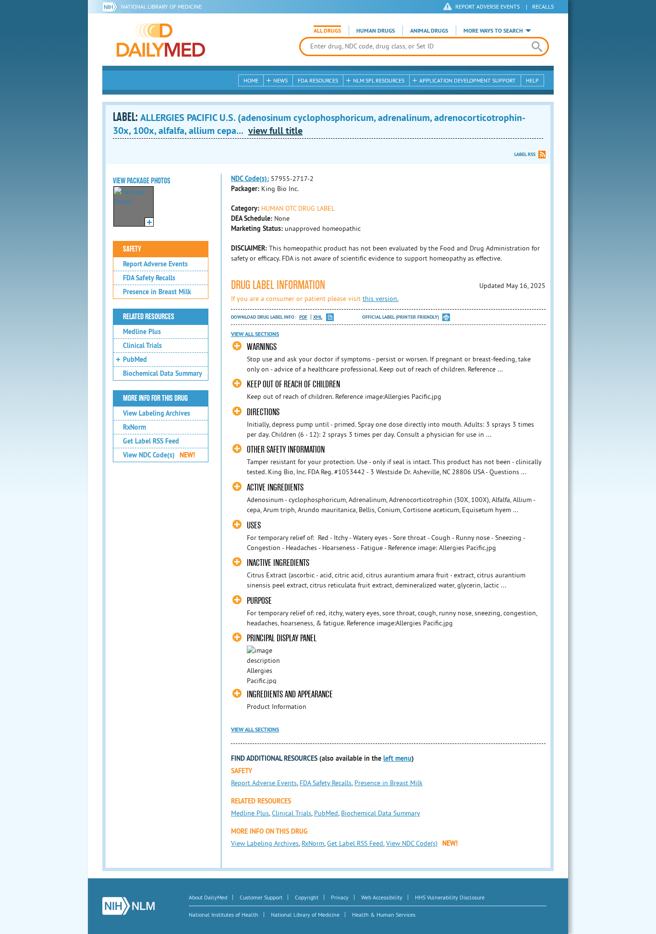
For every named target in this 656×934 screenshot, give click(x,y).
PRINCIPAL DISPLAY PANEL (281, 638)
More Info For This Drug (155, 398)
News (280, 80)
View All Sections (255, 334)
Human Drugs (375, 31)
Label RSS (524, 154)
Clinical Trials (142, 345)
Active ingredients (275, 487)
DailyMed (161, 40)
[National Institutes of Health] (111, 6)
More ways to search (493, 31)
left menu (397, 758)
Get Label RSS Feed (151, 441)
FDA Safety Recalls (149, 278)
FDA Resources (318, 80)
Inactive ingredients (278, 562)
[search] (536, 46)
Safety (132, 249)
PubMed (135, 359)
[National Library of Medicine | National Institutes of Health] (128, 906)
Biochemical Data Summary (162, 373)
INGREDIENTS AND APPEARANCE (290, 694)
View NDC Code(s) (159, 455)
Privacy (340, 897)
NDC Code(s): (250, 178)
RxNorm (134, 427)
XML (317, 317)
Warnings (262, 346)
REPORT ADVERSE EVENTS (487, 6)
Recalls (543, 6)
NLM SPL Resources (378, 80)
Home (250, 80)
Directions (263, 412)
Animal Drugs (429, 31)
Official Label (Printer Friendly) (400, 317)
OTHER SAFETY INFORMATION (286, 449)
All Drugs (327, 31)
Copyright (306, 897)
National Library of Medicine (161, 6)
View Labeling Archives (156, 413)
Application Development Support (467, 80)
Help (532, 80)
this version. (381, 298)
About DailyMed (208, 897)
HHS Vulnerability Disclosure (450, 897)
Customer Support (261, 897)
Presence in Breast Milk (157, 291)
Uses (254, 525)
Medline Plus (142, 331)
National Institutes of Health (223, 914)
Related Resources (148, 317)
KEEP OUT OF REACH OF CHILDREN (293, 384)
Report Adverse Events (155, 264)
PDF (303, 317)
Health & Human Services (383, 914)
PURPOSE (259, 600)
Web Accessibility (381, 897)
